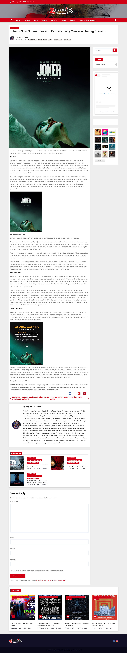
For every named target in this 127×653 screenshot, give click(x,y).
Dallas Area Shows (17, 596)
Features (63, 20)
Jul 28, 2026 (71, 468)
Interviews (54, 20)
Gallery (72, 20)
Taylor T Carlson (23, 37)
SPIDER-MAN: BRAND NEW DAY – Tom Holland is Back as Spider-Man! (77, 466)
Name (12, 537)
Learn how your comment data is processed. (51, 580)
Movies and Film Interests (34, 460)
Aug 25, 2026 (16, 628)
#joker (50, 39)
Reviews (44, 20)
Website (13, 560)
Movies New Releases (33, 462)
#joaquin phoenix (42, 39)
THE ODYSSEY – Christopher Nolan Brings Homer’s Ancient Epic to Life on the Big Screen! (37, 482)
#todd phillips (67, 39)
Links (36, 20)
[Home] (11, 20)
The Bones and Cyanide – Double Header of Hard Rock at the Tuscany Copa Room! (49, 625)
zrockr (110, 111)
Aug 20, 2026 (31, 468)
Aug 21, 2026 (98, 628)
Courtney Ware (82, 628)
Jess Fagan (27, 628)
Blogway (70, 650)
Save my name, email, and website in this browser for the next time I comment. (38, 571)
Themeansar (78, 650)
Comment (14, 502)
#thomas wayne (58, 39)
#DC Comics (33, 39)
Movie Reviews (14, 28)
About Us (27, 20)
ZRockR (18, 20)
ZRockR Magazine (101, 111)
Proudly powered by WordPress (54, 650)
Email (12, 548)
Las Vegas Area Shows (45, 596)
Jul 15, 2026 (31, 484)
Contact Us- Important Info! (87, 20)
